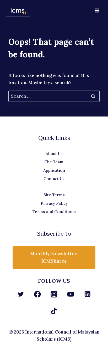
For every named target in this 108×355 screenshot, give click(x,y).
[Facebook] (37, 294)
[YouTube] (70, 294)
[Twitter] (20, 294)
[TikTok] (54, 311)
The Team (54, 161)
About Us (54, 153)
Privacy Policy (54, 203)
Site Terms (54, 194)
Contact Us (54, 178)
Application (54, 170)
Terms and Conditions (54, 211)
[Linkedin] (87, 294)
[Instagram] (54, 294)
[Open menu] (97, 10)
